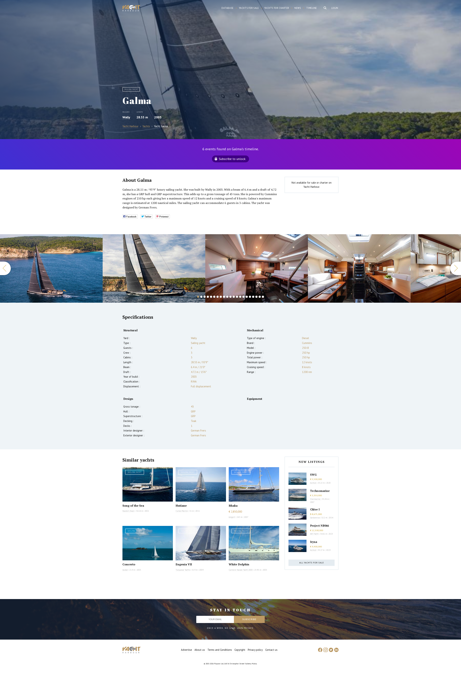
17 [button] (250, 297)
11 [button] (230, 297)
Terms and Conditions (219, 649)
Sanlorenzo (315, 517)
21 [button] (263, 297)
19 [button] (256, 297)
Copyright (239, 649)
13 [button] (237, 297)
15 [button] (243, 297)
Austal (125, 570)
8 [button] (221, 297)
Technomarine (320, 491)
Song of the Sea (133, 506)
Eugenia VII (184, 564)
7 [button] (217, 297)
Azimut (313, 483)
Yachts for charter (276, 8)
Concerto (128, 564)
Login (334, 8)
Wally (126, 117)
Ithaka (233, 506)
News (297, 8)
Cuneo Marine (182, 511)
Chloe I (315, 509)
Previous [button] (5, 268)
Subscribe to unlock (232, 159)
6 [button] (214, 297)
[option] (51, 268)
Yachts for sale (249, 8)
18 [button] (253, 297)
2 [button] (201, 297)
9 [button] (224, 297)
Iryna (313, 542)
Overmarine (315, 499)
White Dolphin (239, 564)
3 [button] (204, 297)
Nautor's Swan (128, 511)
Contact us (271, 649)
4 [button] (208, 297)
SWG (313, 474)
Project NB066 (319, 525)
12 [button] (234, 297)
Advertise (186, 649)
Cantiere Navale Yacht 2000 (241, 570)
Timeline (311, 8)
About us (199, 649)
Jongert (232, 517)
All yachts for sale (311, 562)
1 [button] (198, 297)
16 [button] (247, 297)
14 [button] (240, 297)
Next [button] (455, 268)
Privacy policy (255, 649)
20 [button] (260, 297)
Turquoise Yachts (183, 570)
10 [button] (227, 297)
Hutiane (181, 506)
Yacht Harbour (131, 8)
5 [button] (211, 297)
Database (227, 8)
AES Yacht (314, 534)
